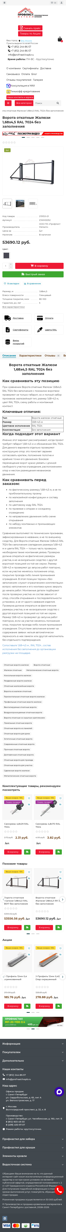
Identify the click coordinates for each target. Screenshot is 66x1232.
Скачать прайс (32, 28)
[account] (61, 2)
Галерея (38, 79)
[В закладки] (29, 798)
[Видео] (33, 133)
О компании (13, 68)
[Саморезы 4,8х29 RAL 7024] (17, 808)
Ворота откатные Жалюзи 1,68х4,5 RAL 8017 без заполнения (16, 900)
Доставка (45, 68)
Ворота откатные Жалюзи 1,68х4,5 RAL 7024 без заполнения (33, 369)
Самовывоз (13, 74)
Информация (11, 1043)
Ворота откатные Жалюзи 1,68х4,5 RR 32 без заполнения (48, 900)
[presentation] (3, 899)
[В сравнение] (29, 804)
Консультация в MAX (22, 85)
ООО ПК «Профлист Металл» (49, 225)
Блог (34, 74)
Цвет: (5, 249)
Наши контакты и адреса (20, 97)
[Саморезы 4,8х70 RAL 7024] (49, 808)
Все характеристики (13, 307)
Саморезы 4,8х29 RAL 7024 (16, 825)
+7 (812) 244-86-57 (20, 46)
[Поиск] (58, 103)
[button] (23, 137)
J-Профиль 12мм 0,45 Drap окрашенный (48, 978)
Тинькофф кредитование (25, 91)
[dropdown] (4, 2)
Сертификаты (30, 68)
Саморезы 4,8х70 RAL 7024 (48, 825)
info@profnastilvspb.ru (21, 54)
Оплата (25, 74)
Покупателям (11, 1052)
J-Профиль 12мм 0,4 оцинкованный (15, 978)
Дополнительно (13, 1060)
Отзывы (52, 355)
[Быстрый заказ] (27, 852)
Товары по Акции (30, 33)
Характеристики (30, 355)
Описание (9, 355)
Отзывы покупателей (18, 79)
